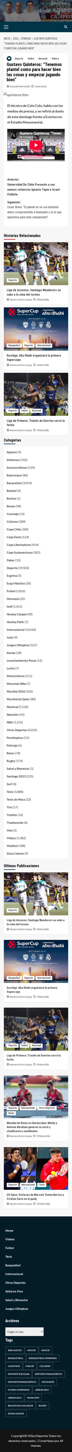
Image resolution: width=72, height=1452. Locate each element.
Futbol (31, 58)
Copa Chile (14, 529)
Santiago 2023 (16, 776)
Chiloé (30, 1366)
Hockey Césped (17, 614)
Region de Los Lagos (20, 1405)
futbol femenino (19, 1389)
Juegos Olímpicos (18, 645)
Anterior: (33, 187)
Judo (10, 637)
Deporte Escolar (18, 1374)
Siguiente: (34, 209)
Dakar (11, 560)
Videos (55, 58)
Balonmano (14, 475)
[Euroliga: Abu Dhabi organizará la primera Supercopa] (36, 328)
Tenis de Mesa (16, 799)
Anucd (45, 1350)
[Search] (65, 27)
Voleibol (12, 845)
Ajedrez (12, 452)
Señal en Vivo (14, 1291)
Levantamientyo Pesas (21, 660)
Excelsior (48, 1381)
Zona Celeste (15, 853)
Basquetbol (14, 345)
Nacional (42, 58)
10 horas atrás (43, 1136)
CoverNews (46, 1441)
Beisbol (12, 490)
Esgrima (12, 575)
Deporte (19, 58)
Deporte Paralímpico (48, 1374)
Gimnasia (13, 598)
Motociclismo (16, 676)
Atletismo (13, 460)
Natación (13, 714)
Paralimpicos (15, 737)
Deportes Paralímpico (22, 1381)
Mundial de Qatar (18, 699)
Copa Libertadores (19, 544)
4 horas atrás (42, 299)
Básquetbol (15, 1358)
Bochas (11, 498)
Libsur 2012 (42, 1389)
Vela (9, 830)
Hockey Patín (15, 622)
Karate (11, 653)
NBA (10, 722)
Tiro (9, 807)
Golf (9, 606)
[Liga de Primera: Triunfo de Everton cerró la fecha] (36, 394)
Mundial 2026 (16, 691)
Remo (10, 753)
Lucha (11, 668)
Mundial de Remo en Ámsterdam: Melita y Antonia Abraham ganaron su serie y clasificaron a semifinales (32, 1127)
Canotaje (13, 514)
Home (9, 1230)
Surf (9, 784)
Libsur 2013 (15, 1397)
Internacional (43, 345)
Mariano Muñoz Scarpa (21, 299)
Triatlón (12, 815)
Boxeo (11, 506)
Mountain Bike (16, 683)
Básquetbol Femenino (43, 1358)
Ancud (31, 1350)
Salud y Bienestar (18, 768)
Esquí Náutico (16, 583)
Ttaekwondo (15, 822)
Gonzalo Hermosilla (20, 86)
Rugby (11, 761)
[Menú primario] (12, 27)
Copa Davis (14, 537)
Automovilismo (17, 467)
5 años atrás (40, 86)
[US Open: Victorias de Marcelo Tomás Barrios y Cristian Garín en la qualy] (36, 1168)
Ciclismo (12, 521)
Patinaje (12, 745)
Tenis (10, 791)
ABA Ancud (15, 1350)
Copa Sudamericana (20, 552)
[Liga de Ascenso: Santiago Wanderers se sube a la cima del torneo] (36, 263)
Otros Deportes (17, 730)
